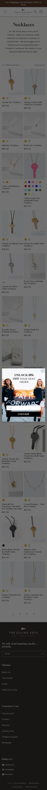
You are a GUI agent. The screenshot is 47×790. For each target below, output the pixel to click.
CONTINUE (23, 414)
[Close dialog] (42, 370)
